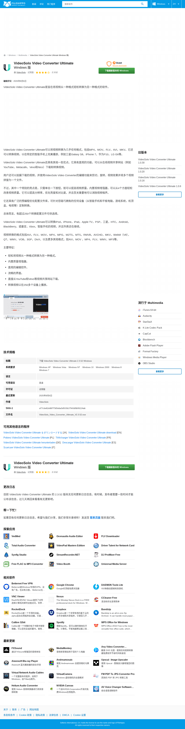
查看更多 (160, 194)
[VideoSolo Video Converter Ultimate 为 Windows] (6, 67)
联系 (14, 709)
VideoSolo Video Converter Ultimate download (92, 432)
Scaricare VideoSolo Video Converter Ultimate (27, 447)
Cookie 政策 (25, 715)
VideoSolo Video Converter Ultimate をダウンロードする (32, 432)
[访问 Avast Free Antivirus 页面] (117, 64)
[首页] (4, 55)
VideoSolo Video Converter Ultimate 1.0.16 (156, 179)
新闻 (34, 4)
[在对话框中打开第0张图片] (25, 306)
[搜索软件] (142, 4)
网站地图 (34, 709)
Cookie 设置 (79, 715)
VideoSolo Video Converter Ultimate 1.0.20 (156, 170)
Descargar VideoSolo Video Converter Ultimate (86, 442)
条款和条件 (9, 715)
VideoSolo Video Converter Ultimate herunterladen (29, 442)
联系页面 (95, 517)
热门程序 (51, 4)
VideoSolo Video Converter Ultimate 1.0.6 (159, 186)
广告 (23, 709)
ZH (174, 4)
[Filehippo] (14, 4)
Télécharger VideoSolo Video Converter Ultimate (81, 437)
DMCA (65, 715)
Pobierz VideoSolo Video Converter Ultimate (26, 437)
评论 (42, 4)
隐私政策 (40, 715)
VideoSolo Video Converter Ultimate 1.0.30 (156, 161)
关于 (5, 709)
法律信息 (53, 715)
